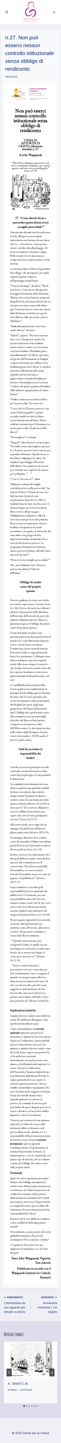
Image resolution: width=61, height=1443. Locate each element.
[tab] (24, 1406)
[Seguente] (51, 1372)
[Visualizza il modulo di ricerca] (7, 12)
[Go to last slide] (9, 1372)
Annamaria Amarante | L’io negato (47, 1304)
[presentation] (30, 1359)
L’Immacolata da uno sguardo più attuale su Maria (14, 1304)
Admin (13, 1390)
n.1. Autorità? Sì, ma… (18, 1383)
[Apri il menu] (54, 12)
